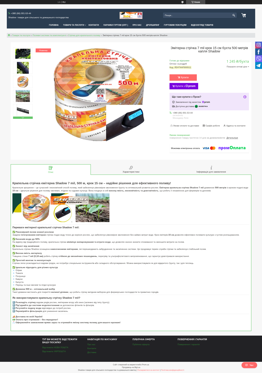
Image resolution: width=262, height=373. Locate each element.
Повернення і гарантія (189, 344)
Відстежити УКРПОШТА (54, 351)
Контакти (94, 25)
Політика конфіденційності (172, 370)
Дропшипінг (152, 25)
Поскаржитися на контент (148, 370)
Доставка (91, 352)
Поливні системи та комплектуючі (49, 35)
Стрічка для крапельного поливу (84, 35)
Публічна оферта (141, 344)
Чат (252, 365)
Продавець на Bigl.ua (131, 367)
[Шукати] (234, 15)
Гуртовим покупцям (175, 25)
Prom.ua (145, 365)
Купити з (180, 86)
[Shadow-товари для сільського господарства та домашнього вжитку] (131, 15)
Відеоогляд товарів (202, 25)
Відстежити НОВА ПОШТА (55, 347)
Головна (54, 25)
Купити (185, 77)
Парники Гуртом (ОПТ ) (115, 25)
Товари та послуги (73, 25)
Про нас (137, 25)
